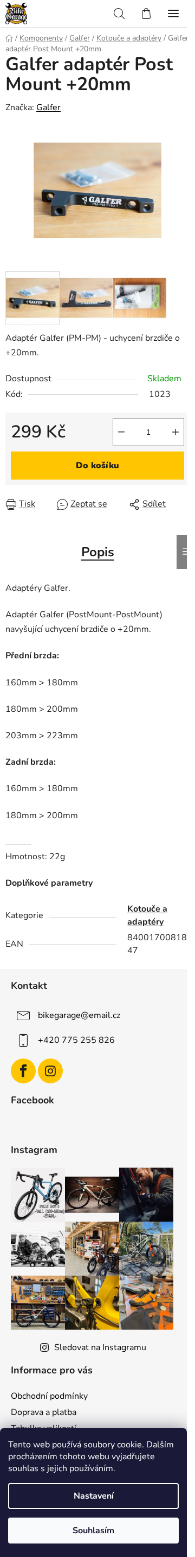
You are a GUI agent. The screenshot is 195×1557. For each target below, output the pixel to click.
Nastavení (94, 1496)
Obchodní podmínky (49, 1396)
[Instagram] (50, 1071)
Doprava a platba (43, 1412)
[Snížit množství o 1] (121, 432)
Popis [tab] (97, 552)
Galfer (48, 107)
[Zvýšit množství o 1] (175, 432)
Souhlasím (93, 1530)
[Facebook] (23, 1071)
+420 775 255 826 (76, 1040)
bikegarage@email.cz (79, 1015)
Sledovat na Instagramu (100, 1347)
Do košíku (97, 465)
